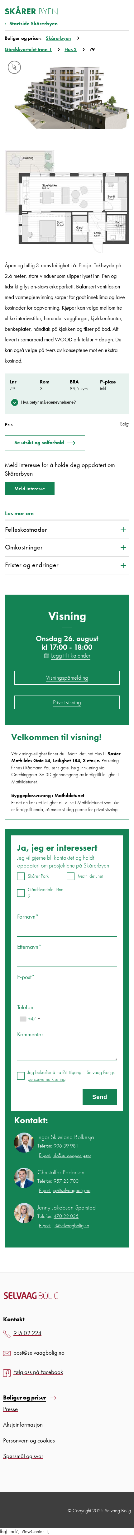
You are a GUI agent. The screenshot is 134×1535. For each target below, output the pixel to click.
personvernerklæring (46, 1079)
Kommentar (30, 1034)
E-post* (26, 977)
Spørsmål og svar (23, 1456)
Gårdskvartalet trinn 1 (28, 49)
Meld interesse (29, 488)
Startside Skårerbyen (33, 23)
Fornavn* (28, 916)
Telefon (25, 1007)
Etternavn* (29, 947)
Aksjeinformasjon (23, 1424)
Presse (10, 1409)
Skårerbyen (58, 38)
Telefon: (58, 1146)
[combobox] (29, 1019)
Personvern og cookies (29, 1440)
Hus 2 (71, 49)
